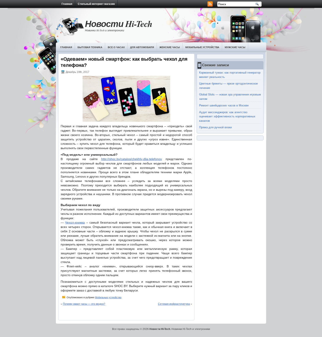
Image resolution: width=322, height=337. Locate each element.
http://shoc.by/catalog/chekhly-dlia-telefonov (131, 159)
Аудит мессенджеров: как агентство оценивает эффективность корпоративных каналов (227, 116)
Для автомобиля (142, 47)
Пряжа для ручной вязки (215, 127)
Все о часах (116, 47)
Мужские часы (235, 47)
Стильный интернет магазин (96, 3)
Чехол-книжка (75, 222)
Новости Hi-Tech (118, 24)
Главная (67, 3)
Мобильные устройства (202, 47)
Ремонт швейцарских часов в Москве (224, 105)
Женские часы (169, 47)
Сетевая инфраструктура (174, 303)
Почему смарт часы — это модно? (84, 303)
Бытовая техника (90, 47)
